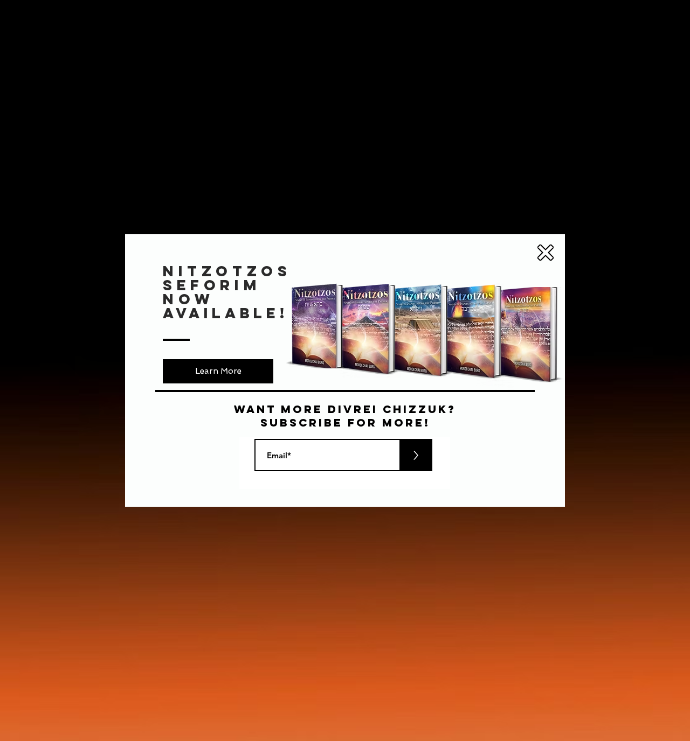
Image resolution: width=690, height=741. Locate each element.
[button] (545, 252)
